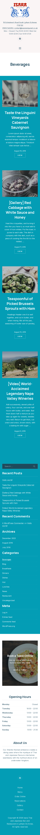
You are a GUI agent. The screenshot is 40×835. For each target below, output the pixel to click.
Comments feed (8, 621)
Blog (4, 564)
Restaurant (6, 596)
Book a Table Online (20, 656)
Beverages (6, 559)
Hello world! (7, 480)
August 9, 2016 (20, 431)
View (20, 155)
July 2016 (6, 547)
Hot (3, 582)
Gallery (20, 805)
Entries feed (7, 617)
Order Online (20, 796)
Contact (20, 810)
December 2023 (9, 538)
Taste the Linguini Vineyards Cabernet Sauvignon (20, 120)
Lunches (5, 587)
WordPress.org (8, 626)
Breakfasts (6, 568)
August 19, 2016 (20, 151)
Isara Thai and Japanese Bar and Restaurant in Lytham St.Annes (20, 821)
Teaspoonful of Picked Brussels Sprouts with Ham (20, 303)
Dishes (5, 578)
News (4, 591)
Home (20, 787)
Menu (20, 792)
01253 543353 (7, 28)
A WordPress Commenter (13, 523)
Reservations (20, 801)
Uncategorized (8, 600)
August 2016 (7, 543)
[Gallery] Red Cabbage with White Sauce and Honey (20, 210)
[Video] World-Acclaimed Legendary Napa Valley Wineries (20, 391)
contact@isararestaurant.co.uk (26, 28)
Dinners (5, 573)
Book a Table (20, 670)
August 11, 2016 (20, 247)
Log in (4, 612)
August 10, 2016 (20, 332)
